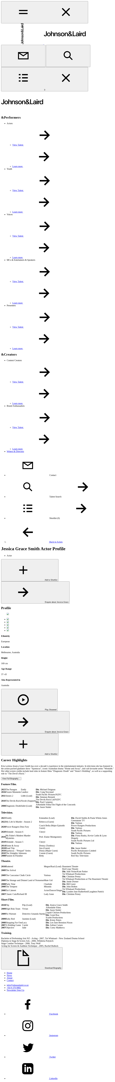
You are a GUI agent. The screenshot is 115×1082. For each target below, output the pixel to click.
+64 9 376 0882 (14, 987)
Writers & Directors (15, 451)
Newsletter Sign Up (15, 990)
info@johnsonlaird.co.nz (18, 985)
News (9, 975)
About (9, 978)
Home (9, 973)
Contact (10, 980)
